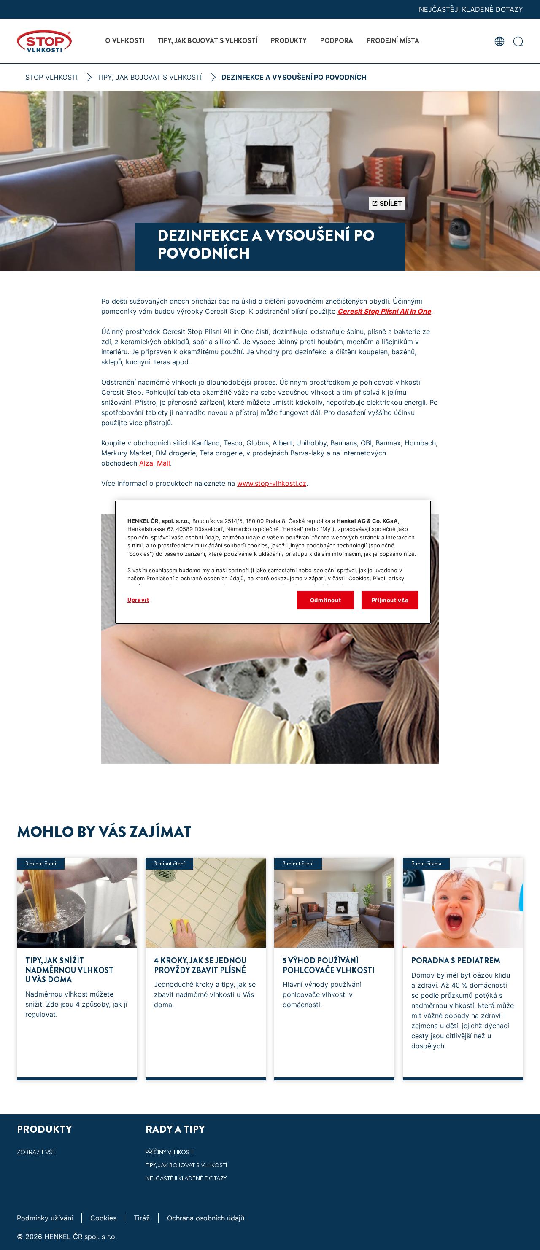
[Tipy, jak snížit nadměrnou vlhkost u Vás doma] (77, 969)
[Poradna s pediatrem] (463, 969)
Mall (163, 463)
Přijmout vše (390, 600)
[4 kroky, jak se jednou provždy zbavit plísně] (206, 969)
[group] (270, 973)
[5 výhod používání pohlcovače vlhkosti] (334, 969)
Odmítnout (325, 600)
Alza (146, 463)
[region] (273, 562)
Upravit (138, 599)
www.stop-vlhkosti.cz (271, 483)
